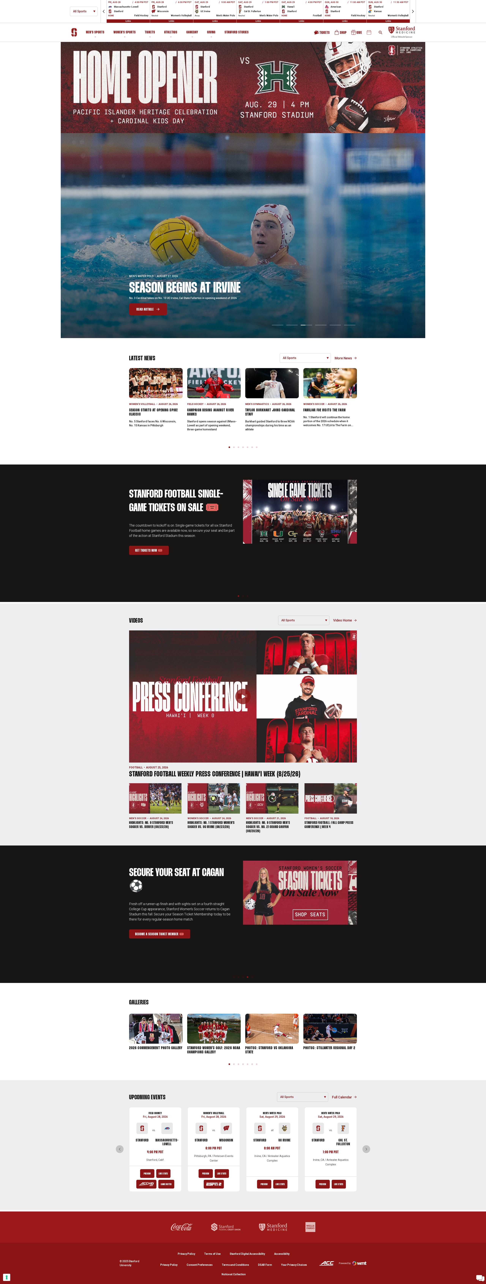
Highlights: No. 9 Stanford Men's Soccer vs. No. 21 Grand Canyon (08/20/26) (268, 827)
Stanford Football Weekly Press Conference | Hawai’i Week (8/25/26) (215, 774)
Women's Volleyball (142, 404)
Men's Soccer (137, 818)
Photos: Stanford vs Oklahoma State (269, 1050)
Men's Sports (95, 32)
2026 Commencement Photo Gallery (155, 1048)
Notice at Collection (233, 1274)
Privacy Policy (189, 1253)
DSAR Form (265, 1264)
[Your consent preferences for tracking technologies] (6, 1277)
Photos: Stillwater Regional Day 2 (329, 1048)
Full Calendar (342, 1097)
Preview (147, 1174)
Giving (211, 32)
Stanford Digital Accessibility (250, 1253)
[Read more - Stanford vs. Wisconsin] (214, 1184)
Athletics (170, 32)
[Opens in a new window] (243, 87)
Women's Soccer (313, 404)
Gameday (192, 32)
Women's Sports (125, 32)
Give (357, 33)
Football (136, 767)
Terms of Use (212, 1253)
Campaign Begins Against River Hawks (210, 412)
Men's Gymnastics (257, 404)
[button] (104, 11)
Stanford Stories (237, 33)
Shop (340, 33)
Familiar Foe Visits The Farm (324, 410)
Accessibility (282, 1253)
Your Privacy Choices (294, 1264)
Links (128, 21)
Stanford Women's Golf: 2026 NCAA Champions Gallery (213, 1050)
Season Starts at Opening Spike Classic (153, 412)
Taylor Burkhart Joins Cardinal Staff (270, 412)
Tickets (150, 32)
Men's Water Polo (272, 1113)
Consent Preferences (200, 1264)
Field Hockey (195, 404)
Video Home (342, 620)
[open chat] (480, 1278)
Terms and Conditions (235, 1264)
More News (343, 358)
